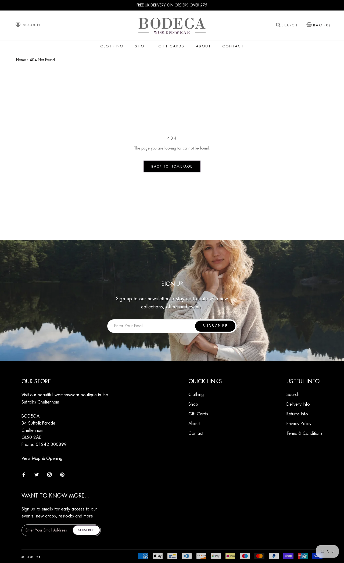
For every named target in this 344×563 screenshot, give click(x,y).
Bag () (322, 25)
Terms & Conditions (304, 433)
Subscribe (215, 326)
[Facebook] (24, 474)
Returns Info (297, 414)
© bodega (31, 557)
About (203, 46)
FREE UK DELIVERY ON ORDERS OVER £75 (172, 5)
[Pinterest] (62, 474)
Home (21, 60)
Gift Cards (171, 46)
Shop (141, 46)
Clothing (112, 46)
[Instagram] (49, 474)
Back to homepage (171, 166)
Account (32, 25)
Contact (233, 46)
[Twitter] (36, 474)
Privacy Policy (298, 424)
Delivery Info (298, 404)
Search (290, 25)
